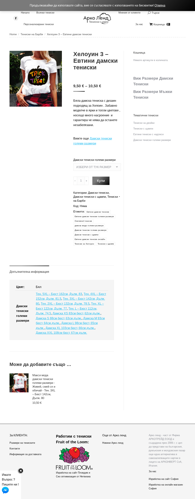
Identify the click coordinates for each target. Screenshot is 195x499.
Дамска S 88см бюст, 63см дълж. (59, 318)
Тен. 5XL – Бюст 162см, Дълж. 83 (59, 294)
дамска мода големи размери (89, 226)
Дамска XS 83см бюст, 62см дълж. (77, 313)
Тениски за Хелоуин (84, 244)
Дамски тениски (98, 192)
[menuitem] (25, 12)
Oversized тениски (83, 221)
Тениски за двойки (143, 122)
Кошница (161, 24)
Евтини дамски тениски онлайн (90, 239)
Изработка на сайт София (163, 479)
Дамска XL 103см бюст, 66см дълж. (70, 328)
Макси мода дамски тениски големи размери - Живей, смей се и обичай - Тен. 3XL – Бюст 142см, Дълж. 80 (43, 387)
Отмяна (159, 5)
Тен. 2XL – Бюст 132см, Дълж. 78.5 (65, 303)
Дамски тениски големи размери (94, 159)
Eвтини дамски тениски (98, 212)
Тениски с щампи (106, 244)
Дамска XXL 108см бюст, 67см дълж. (61, 332)
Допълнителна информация (29, 271)
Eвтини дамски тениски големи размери (94, 216)
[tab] (29, 270)
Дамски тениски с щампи (89, 196)
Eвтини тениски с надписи (148, 134)
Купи (101, 181)
